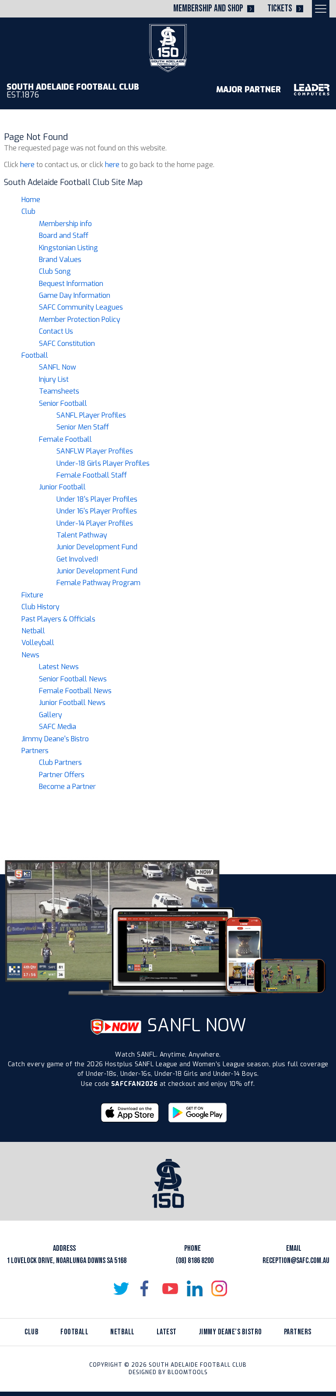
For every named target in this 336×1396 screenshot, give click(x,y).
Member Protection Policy (79, 319)
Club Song (55, 271)
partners (298, 1332)
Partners (35, 750)
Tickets (279, 8)
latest (167, 1332)
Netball (33, 630)
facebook (146, 1288)
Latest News (59, 666)
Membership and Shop (208, 8)
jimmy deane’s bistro (230, 1332)
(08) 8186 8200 (195, 1260)
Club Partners (60, 762)
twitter (121, 1288)
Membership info (65, 223)
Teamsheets (59, 391)
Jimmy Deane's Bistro (55, 738)
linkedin (195, 1288)
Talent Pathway (81, 535)
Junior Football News (72, 702)
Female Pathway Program (98, 582)
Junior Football (62, 487)
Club (28, 211)
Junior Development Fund (96, 546)
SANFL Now (57, 367)
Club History (40, 606)
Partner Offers (61, 774)
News (30, 655)
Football (34, 355)
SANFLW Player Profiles (94, 451)
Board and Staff (63, 235)
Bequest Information (71, 283)
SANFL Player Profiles (91, 415)
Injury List (54, 379)
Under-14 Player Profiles (94, 523)
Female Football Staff (91, 475)
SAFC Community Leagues (81, 307)
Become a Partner (67, 786)
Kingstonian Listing (68, 247)
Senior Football (63, 403)
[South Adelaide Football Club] (168, 47)
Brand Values (60, 259)
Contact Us (56, 331)
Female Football (65, 439)
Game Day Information (74, 295)
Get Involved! (77, 559)
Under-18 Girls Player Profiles (103, 463)
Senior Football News (73, 679)
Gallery (50, 714)
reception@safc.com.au (295, 1260)
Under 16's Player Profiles (96, 511)
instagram (219, 1288)
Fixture (32, 595)
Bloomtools (188, 1372)
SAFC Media (57, 726)
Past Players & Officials (58, 619)
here (27, 164)
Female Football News (75, 690)
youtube (170, 1288)
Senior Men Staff (82, 427)
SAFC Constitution (67, 343)
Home (30, 199)
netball (122, 1332)
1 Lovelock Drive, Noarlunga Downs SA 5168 (66, 1260)
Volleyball (37, 642)
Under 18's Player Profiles (96, 499)
